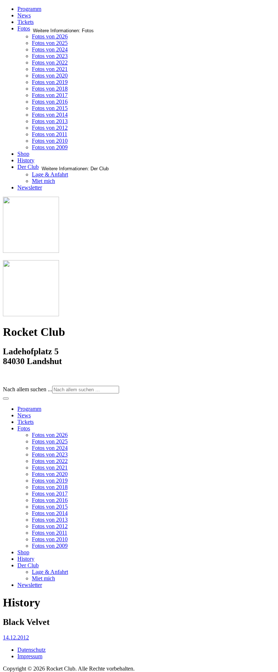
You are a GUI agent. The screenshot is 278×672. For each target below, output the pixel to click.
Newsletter (29, 187)
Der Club (28, 167)
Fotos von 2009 (50, 147)
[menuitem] (29, 409)
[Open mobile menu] (6, 398)
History (25, 160)
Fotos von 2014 (50, 115)
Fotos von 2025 (50, 43)
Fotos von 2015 (50, 108)
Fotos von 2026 (50, 36)
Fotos (23, 28)
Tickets (25, 22)
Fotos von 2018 (50, 88)
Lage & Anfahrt (50, 174)
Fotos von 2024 (50, 49)
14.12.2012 (16, 637)
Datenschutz (31, 650)
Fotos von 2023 (50, 56)
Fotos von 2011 (49, 134)
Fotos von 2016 (50, 102)
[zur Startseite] (31, 251)
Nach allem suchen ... (27, 389)
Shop (23, 154)
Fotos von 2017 (50, 95)
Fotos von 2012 (50, 128)
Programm (29, 9)
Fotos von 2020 (50, 75)
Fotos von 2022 (50, 62)
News (24, 15)
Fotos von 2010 (50, 141)
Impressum (29, 656)
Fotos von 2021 (50, 69)
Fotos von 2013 (50, 121)
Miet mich (43, 181)
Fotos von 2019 (50, 82)
